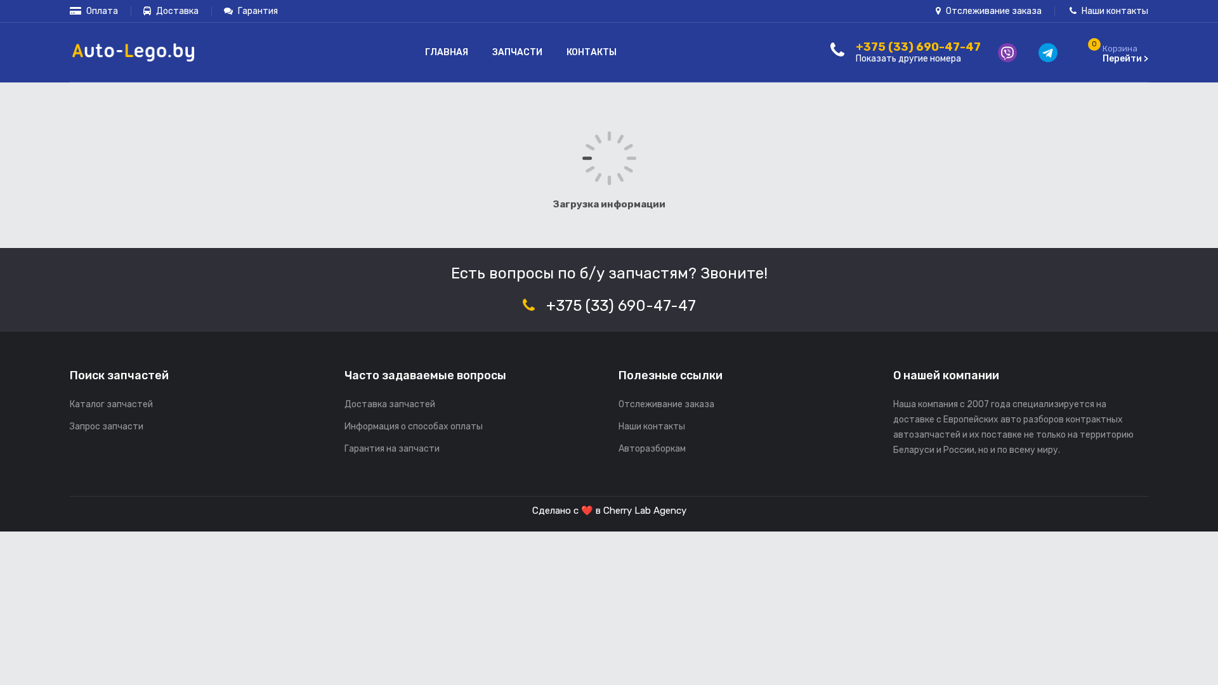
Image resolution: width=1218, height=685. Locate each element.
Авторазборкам (652, 448)
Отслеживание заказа (993, 11)
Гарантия (257, 11)
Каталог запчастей (111, 404)
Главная (446, 52)
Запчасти (517, 52)
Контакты (591, 52)
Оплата (101, 11)
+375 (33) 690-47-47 (621, 306)
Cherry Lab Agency (644, 510)
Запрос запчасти (106, 426)
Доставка (176, 11)
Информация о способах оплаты (413, 426)
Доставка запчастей (389, 404)
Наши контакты (1114, 11)
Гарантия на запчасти (392, 448)
